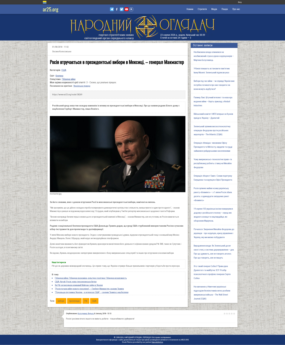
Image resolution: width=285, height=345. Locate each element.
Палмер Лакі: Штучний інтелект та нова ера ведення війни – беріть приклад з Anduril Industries (213, 101)
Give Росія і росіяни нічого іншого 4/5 (232, 313)
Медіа (214, 9)
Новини (189, 9)
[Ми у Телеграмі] (112, 9)
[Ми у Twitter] (122, 9)
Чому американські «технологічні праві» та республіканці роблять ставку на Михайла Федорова (213, 163)
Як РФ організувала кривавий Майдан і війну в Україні (79, 285)
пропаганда (74, 301)
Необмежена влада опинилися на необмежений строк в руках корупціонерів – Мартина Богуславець (214, 56)
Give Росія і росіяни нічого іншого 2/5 (227, 313)
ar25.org (50, 9)
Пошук (224, 9)
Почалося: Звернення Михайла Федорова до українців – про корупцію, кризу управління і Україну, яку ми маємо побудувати (214, 233)
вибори (61, 301)
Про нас (236, 9)
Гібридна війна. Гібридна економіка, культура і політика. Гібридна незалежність (91, 278)
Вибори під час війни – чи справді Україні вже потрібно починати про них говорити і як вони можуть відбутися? (214, 85)
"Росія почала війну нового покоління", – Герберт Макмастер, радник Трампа (89, 288)
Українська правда (81, 86)
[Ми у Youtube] (126, 9)
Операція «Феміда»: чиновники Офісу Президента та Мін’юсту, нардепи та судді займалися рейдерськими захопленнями (213, 147)
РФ (85, 301)
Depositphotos (157, 342)
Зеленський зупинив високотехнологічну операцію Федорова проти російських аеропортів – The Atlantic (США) (212, 130)
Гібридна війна (68, 79)
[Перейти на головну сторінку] (142, 27)
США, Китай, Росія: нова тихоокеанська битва (75, 281)
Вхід (240, 2)
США (63, 70)
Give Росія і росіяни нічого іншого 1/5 (224, 313)
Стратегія (202, 9)
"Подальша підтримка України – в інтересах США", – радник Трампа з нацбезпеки (91, 292)
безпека (59, 75)
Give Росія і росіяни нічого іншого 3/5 (229, 313)
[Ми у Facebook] (117, 9)
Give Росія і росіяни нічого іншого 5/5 (234, 313)
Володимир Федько (86, 313)
